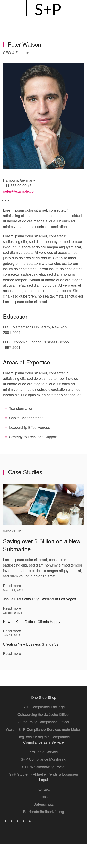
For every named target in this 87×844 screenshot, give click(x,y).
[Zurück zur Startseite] (43, 8)
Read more (12, 585)
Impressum (44, 796)
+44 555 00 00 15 (17, 185)
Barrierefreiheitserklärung (43, 811)
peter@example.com (20, 191)
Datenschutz (43, 804)
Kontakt (43, 789)
